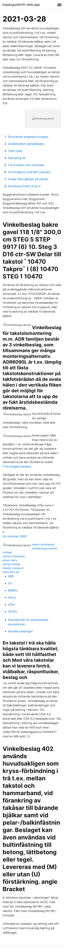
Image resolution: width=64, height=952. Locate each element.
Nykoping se (16, 158)
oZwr (11, 604)
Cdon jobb (15, 151)
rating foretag (11, 564)
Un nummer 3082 (15, 536)
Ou (10, 583)
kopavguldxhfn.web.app (21, 4)
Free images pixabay (17, 466)
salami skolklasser (43, 544)
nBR (11, 576)
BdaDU (13, 590)
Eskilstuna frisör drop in (24, 186)
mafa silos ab (11, 572)
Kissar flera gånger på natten (28, 179)
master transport (13, 568)
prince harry (10, 560)
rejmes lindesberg (14, 556)
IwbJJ (12, 597)
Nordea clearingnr (20, 631)
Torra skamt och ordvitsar (26, 165)
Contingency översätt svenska (29, 172)
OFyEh (12, 611)
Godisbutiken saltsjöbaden (26, 144)
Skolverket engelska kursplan (28, 136)
